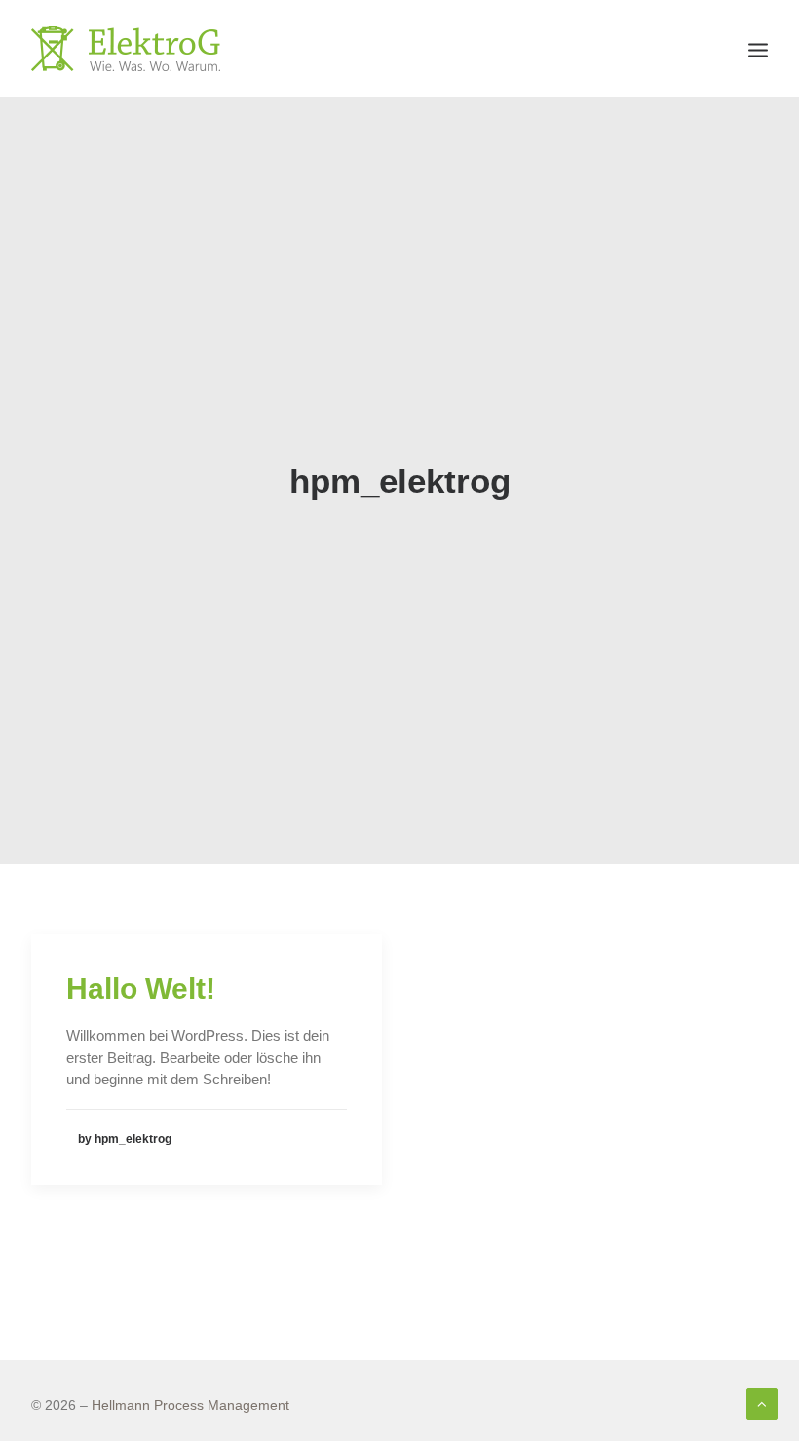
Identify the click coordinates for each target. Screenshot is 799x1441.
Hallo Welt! (140, 988)
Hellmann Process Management (190, 1405)
